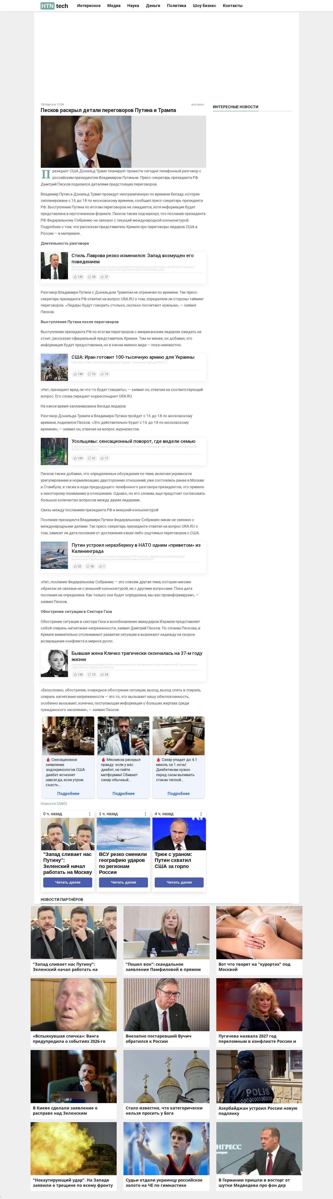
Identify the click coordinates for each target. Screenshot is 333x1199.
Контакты (233, 5)
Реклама (102, 20)
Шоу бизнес (204, 5)
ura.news (197, 104)
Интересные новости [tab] (235, 107)
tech (54, 5)
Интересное (89, 5)
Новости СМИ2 (54, 803)
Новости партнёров (62, 899)
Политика (176, 5)
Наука (133, 5)
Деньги (153, 5)
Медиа (114, 5)
